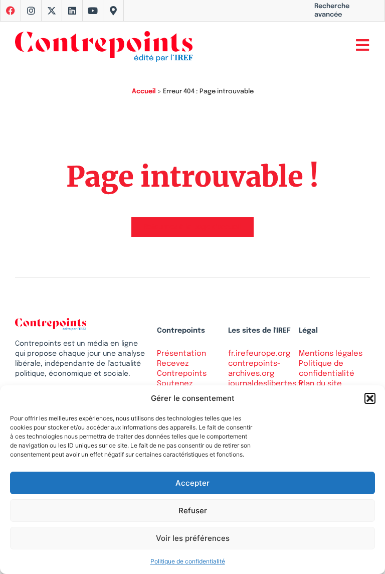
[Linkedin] (72, 10)
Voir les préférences (193, 538)
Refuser (192, 510)
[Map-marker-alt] (113, 10)
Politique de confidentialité (187, 561)
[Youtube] (92, 10)
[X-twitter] (51, 10)
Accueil (144, 91)
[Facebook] (10, 10)
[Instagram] (31, 10)
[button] (370, 398)
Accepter (192, 483)
